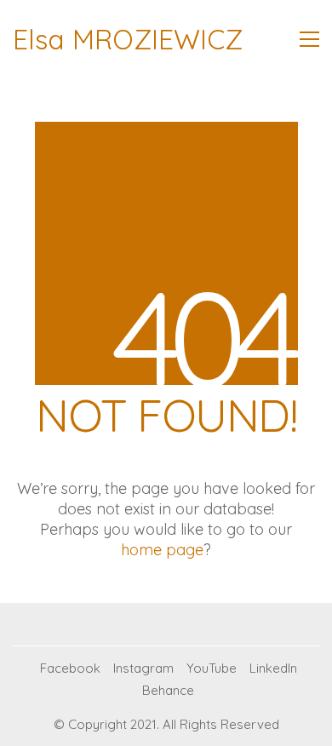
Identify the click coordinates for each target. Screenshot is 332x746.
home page (162, 550)
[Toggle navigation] (309, 39)
